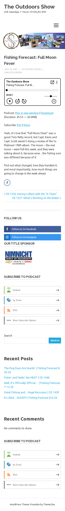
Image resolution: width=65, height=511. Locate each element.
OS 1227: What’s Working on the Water (35, 197)
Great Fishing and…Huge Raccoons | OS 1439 (31, 392)
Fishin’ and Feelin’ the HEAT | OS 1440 (27, 377)
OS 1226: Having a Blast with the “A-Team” (31, 193)
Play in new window (27, 112)
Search (8, 335)
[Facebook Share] (7, 182)
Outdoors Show (31, 69)
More (27, 125)
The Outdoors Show (29, 7)
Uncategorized (13, 72)
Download (47, 112)
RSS (19, 125)
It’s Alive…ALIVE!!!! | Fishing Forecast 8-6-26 (30, 397)
